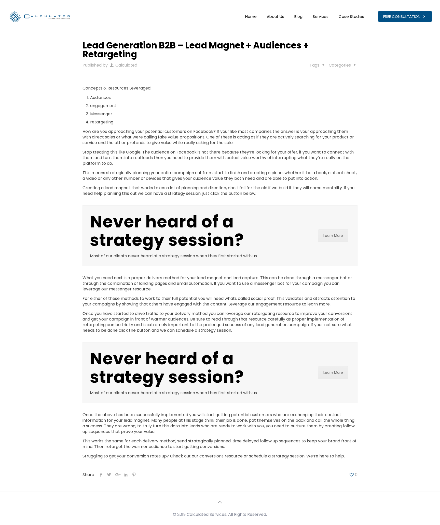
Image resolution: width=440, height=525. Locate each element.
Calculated (126, 65)
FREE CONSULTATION (402, 16)
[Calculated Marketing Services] (40, 16)
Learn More (333, 235)
